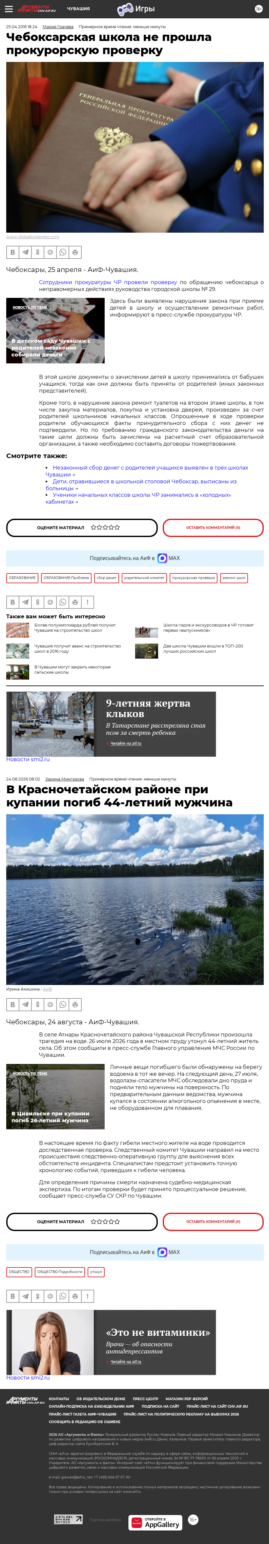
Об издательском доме (100, 1399)
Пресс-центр (145, 1399)
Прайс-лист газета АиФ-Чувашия (82, 1414)
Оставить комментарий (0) (213, 528)
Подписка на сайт (160, 1406)
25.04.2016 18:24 (21, 26)
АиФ (47, 989)
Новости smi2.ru (28, 759)
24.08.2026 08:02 (23, 779)
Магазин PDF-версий (187, 1399)
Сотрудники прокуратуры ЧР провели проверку (108, 282)
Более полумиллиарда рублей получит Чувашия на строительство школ (75, 628)
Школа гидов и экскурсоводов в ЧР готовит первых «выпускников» (208, 628)
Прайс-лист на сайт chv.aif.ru (217, 1406)
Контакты (59, 1399)
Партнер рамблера (105, 1520)
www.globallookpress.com (32, 236)
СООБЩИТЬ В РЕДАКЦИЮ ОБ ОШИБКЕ (84, 1422)
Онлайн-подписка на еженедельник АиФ (91, 1406)
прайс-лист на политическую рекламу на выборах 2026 (181, 1414)
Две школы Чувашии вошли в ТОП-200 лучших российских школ (203, 649)
